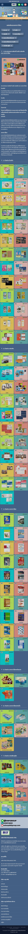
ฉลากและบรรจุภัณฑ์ (5, 919)
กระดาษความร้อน (5, 911)
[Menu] (2, 4)
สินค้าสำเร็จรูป (4, 886)
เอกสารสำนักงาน (5, 914)
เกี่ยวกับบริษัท (4, 889)
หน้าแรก (3, 884)
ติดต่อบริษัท (4, 895)
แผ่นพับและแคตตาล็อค (6, 917)
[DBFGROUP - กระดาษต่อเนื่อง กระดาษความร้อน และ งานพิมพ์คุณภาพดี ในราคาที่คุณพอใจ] (14, 4)
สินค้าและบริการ (5, 892)
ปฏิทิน (2, 922)
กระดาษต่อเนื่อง (4, 908)
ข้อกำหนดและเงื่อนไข (6, 897)
